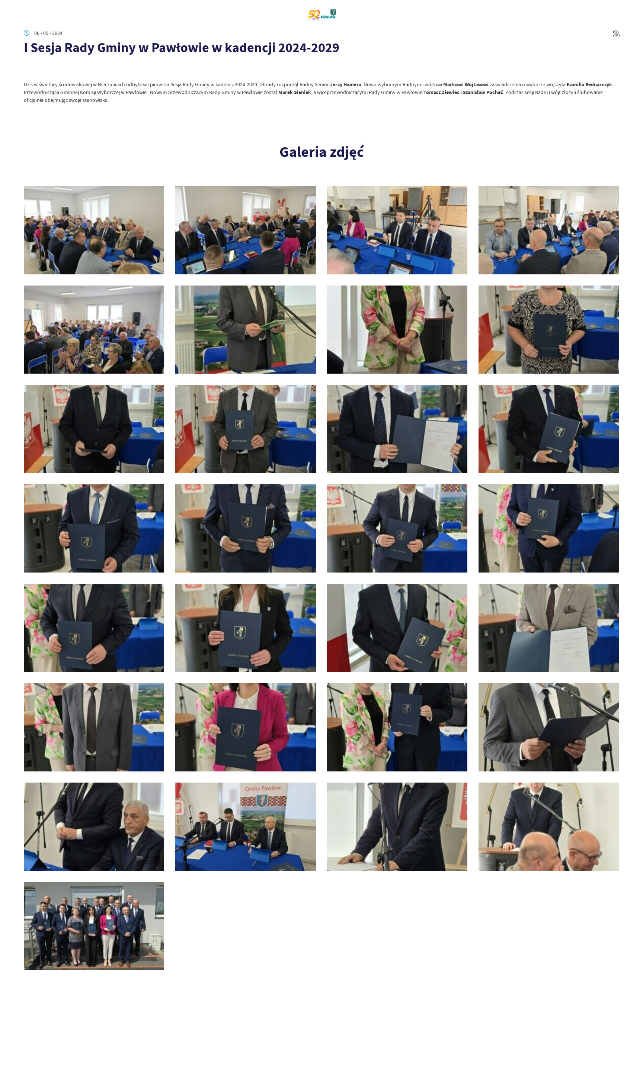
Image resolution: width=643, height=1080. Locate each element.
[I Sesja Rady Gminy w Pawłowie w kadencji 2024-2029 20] (245, 429)
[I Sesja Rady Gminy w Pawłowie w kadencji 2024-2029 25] (94, 330)
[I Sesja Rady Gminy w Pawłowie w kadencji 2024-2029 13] (94, 628)
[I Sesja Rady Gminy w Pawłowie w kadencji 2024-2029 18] (549, 429)
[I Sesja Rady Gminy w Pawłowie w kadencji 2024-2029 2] (549, 827)
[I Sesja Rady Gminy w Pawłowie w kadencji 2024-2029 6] (549, 727)
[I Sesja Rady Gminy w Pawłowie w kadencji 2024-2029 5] (94, 827)
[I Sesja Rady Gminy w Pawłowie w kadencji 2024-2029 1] (94, 926)
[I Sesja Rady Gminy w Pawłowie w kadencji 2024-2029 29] (94, 230)
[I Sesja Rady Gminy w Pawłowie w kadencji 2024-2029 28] (245, 230)
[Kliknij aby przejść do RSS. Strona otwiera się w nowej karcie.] (616, 33)
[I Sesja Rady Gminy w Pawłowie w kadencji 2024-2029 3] (397, 827)
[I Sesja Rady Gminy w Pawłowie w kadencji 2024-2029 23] (397, 330)
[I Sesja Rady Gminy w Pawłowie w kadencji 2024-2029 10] (549, 628)
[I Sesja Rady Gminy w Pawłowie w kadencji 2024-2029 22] (549, 330)
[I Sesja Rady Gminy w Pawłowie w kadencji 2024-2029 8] (245, 727)
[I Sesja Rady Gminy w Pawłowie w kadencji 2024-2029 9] (94, 727)
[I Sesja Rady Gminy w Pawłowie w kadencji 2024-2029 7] (397, 727)
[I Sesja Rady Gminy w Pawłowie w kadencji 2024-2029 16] (245, 528)
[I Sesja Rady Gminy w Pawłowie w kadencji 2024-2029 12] (245, 628)
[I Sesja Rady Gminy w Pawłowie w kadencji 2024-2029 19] (397, 429)
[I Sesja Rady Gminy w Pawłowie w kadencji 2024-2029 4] (245, 827)
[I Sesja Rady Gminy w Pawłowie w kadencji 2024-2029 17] (94, 528)
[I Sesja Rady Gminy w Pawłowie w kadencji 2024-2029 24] (245, 330)
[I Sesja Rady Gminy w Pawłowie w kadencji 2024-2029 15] (397, 528)
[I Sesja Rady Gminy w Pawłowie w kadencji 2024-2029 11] (397, 628)
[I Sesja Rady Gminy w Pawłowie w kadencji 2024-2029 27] (397, 230)
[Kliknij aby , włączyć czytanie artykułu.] (30, 69)
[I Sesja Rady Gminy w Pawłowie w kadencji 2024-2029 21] (94, 429)
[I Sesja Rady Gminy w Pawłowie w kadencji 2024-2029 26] (549, 230)
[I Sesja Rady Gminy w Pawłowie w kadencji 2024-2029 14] (549, 528)
